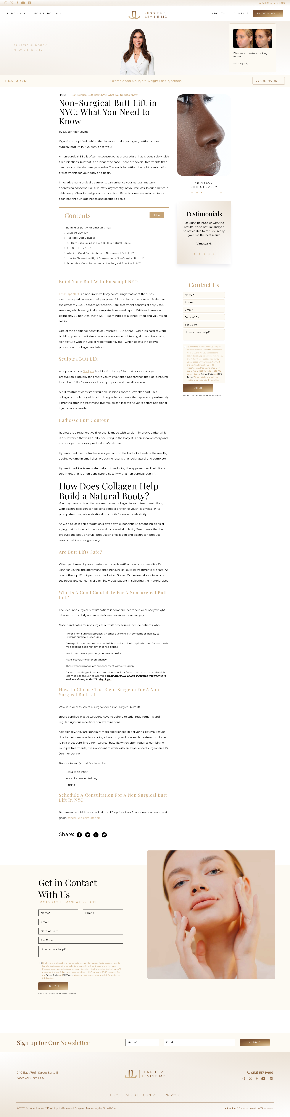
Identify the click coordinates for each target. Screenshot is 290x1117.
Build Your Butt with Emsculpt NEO (87, 227)
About (217, 13)
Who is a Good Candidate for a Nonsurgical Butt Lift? (99, 253)
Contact (241, 13)
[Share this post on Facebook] (79, 834)
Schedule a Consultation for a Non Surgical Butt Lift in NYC (103, 263)
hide (157, 215)
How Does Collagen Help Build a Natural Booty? (99, 242)
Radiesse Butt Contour (79, 237)
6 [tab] (211, 192)
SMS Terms (68, 975)
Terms (217, 395)
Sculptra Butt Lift (76, 232)
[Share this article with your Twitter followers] (88, 834)
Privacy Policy (207, 374)
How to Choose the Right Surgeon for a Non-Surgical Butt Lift (104, 258)
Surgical (15, 13)
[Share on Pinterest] (104, 834)
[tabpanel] (203, 139)
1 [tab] (187, 192)
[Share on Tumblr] (96, 834)
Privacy (209, 395)
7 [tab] (216, 192)
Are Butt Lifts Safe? (77, 248)
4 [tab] (201, 192)
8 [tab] (221, 192)
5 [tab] (206, 192)
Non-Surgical (46, 13)
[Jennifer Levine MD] (136, 13)
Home (62, 95)
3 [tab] (197, 192)
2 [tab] (192, 192)
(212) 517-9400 (273, 3)
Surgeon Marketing (87, 1108)
